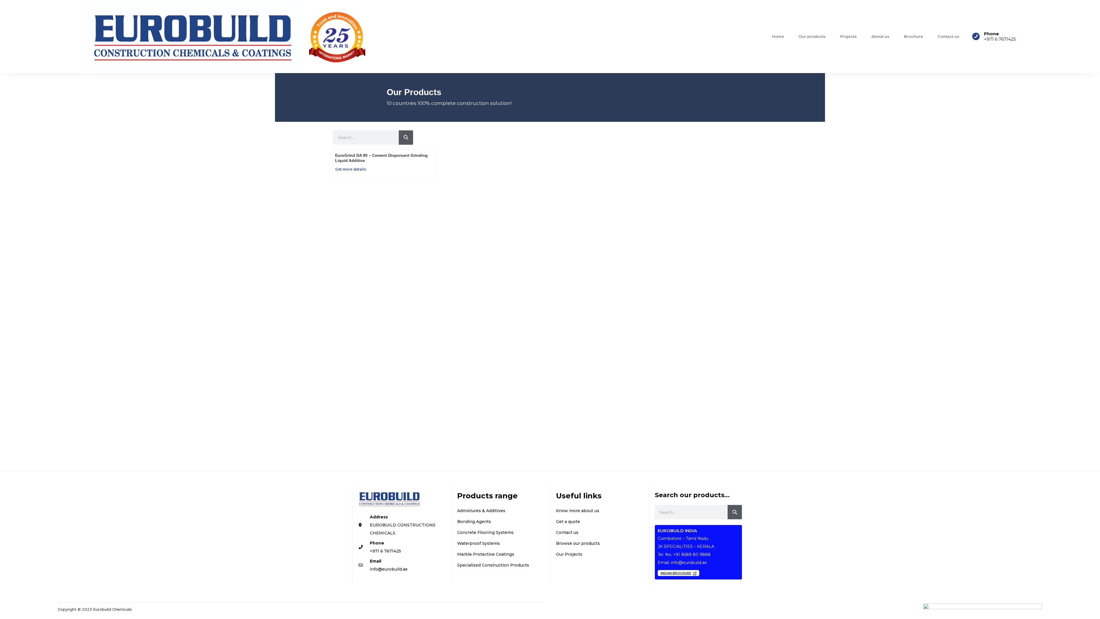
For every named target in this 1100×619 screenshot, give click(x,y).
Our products (812, 36)
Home (778, 36)
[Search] (406, 137)
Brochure (913, 36)
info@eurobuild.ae (689, 562)
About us (880, 36)
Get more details (350, 169)
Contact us (948, 36)
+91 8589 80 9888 (692, 554)
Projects (848, 36)
